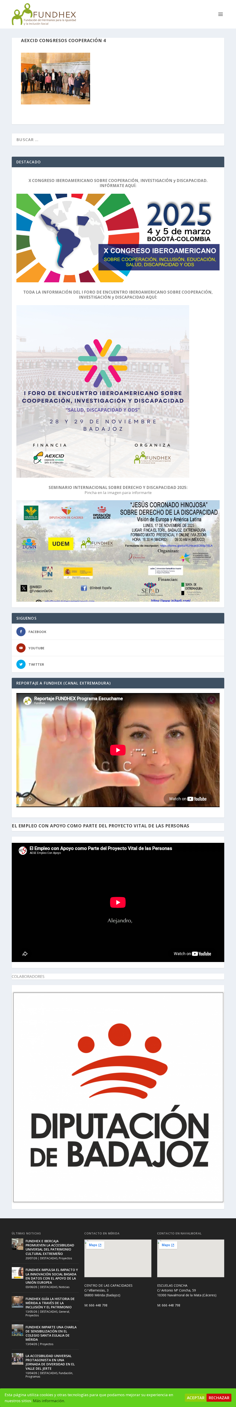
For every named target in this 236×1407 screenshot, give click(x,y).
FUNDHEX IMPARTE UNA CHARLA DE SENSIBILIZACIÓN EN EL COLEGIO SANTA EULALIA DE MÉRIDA (51, 1333)
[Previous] (21, 1097)
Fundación (65, 1373)
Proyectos (65, 1258)
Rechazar (219, 1397)
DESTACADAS (48, 1258)
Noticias (64, 1287)
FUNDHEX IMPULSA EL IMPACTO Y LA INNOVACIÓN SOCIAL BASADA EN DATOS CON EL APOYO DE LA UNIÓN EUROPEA (52, 1276)
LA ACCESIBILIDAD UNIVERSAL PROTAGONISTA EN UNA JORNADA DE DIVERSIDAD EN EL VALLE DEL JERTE (50, 1362)
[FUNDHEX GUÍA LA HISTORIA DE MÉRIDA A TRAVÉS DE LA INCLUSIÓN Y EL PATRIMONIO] (17, 1302)
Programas (33, 1376)
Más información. (49, 1400)
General (64, 1312)
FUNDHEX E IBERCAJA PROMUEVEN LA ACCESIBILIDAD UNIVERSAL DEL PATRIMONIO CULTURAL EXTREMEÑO (50, 1247)
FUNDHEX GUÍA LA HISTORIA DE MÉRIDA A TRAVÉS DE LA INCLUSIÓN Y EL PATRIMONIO (50, 1303)
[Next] (214, 1097)
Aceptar (195, 1397)
